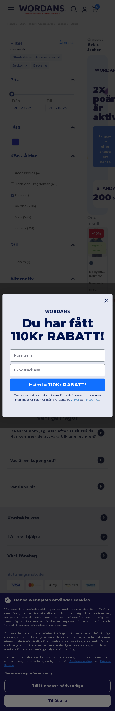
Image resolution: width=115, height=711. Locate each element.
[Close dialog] (106, 300)
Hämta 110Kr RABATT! (57, 385)
